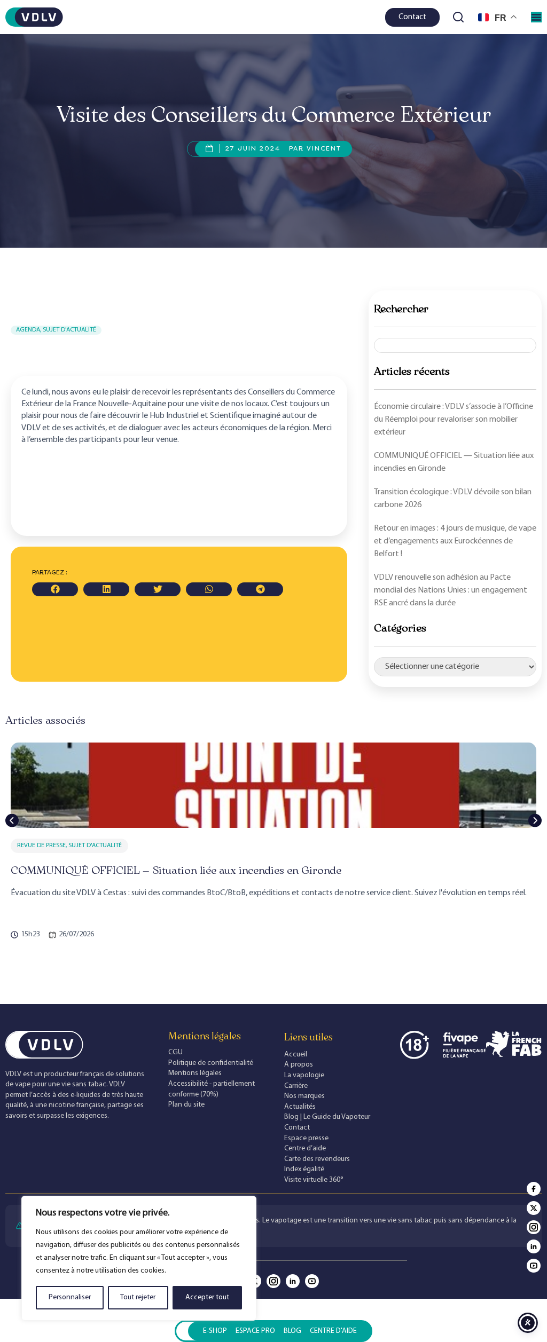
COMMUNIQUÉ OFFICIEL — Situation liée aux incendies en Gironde (176, 870)
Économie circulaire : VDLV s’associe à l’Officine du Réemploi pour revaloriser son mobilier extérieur (453, 419)
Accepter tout (207, 1297)
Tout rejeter (137, 1297)
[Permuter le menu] (536, 17)
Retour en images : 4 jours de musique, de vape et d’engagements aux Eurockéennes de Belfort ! (455, 541)
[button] (55, 589)
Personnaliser (70, 1297)
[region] (138, 1258)
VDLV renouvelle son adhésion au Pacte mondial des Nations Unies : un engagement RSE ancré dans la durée (450, 590)
